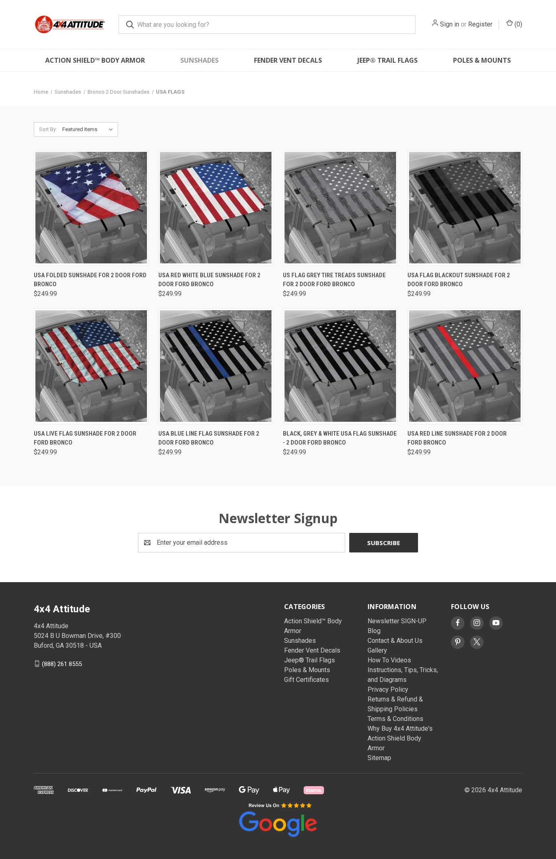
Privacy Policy (388, 689)
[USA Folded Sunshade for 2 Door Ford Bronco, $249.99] (91, 207)
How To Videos (389, 660)
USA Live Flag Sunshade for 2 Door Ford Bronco (85, 438)
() (517, 24)
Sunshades (199, 60)
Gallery (377, 650)
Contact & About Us (395, 640)
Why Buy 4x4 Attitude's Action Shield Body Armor (400, 738)
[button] (278, 819)
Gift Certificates (306, 680)
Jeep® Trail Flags (387, 60)
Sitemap (379, 758)
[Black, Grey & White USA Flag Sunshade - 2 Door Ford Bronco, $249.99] (340, 366)
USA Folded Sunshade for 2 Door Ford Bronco (90, 280)
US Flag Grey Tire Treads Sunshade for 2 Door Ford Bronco (334, 280)
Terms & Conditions (395, 719)
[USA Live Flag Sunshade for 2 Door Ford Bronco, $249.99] (91, 366)
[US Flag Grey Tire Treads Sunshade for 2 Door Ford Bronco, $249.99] (340, 207)
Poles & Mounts (482, 60)
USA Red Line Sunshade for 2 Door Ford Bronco (457, 438)
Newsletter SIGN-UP (397, 621)
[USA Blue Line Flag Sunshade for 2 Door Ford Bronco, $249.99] (215, 366)
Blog (374, 631)
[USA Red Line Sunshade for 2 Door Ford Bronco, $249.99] (465, 366)
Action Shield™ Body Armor (95, 60)
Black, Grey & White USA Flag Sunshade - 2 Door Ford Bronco (340, 438)
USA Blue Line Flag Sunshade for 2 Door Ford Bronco (208, 438)
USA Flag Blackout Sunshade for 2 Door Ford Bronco (458, 280)
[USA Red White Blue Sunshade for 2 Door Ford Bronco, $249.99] (215, 207)
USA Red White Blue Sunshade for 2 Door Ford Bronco (209, 280)
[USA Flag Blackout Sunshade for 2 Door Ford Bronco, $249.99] (465, 207)
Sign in (449, 24)
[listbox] (89, 129)
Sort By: (48, 129)
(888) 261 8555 (62, 663)
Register (480, 24)
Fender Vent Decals (288, 60)
